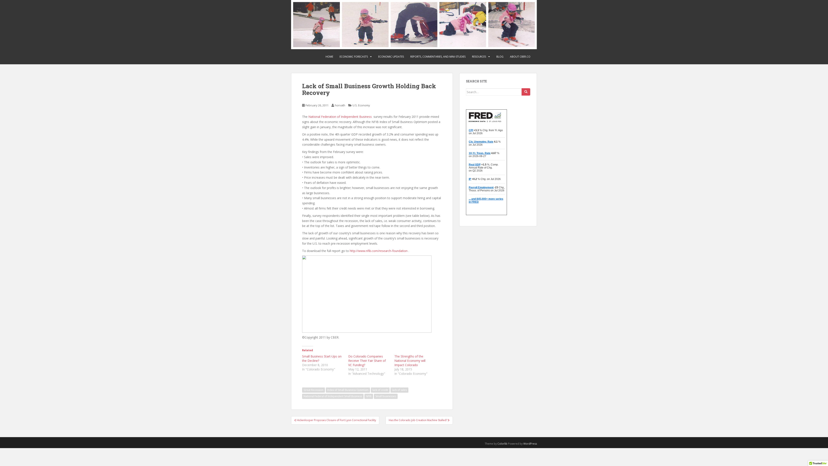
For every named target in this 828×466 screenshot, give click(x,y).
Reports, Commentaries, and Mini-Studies (438, 56)
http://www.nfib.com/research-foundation (379, 251)
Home (329, 56)
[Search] (526, 92)
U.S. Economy (361, 105)
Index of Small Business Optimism (348, 390)
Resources (479, 56)
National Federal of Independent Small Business (333, 396)
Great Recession (313, 390)
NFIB (369, 396)
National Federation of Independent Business (340, 117)
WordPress (530, 444)
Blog (499, 56)
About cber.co (520, 56)
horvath (340, 105)
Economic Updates (391, 56)
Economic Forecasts (354, 56)
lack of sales (399, 390)
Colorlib (502, 444)
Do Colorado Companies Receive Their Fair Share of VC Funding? (367, 360)
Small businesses (385, 396)
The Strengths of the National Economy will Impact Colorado (409, 360)
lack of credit (380, 390)
